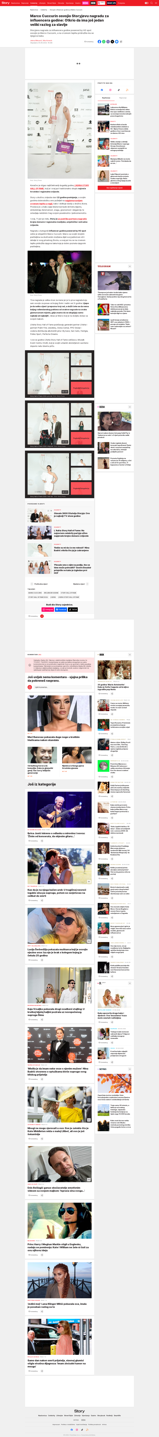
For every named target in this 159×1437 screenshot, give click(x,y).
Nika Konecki (47, 40)
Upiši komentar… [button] (41, 687)
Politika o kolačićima (68, 1424)
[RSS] (127, 90)
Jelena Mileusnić (36, 40)
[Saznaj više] (129, 266)
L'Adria (53, 597)
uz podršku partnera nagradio (72, 219)
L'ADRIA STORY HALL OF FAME (68, 597)
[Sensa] (76, 1420)
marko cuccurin (35, 593)
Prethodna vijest (41, 584)
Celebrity (44, 10)
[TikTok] (119, 90)
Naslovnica (34, 10)
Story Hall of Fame (68, 593)
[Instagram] (110, 90)
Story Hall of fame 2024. (38, 597)
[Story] (6, 3)
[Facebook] (102, 90)
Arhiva (104, 1424)
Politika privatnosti (94, 1424)
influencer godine (51, 593)
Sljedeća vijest (79, 584)
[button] (88, 41)
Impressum (56, 1424)
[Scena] (83, 1420)
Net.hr (30, 733)
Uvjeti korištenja (81, 1424)
